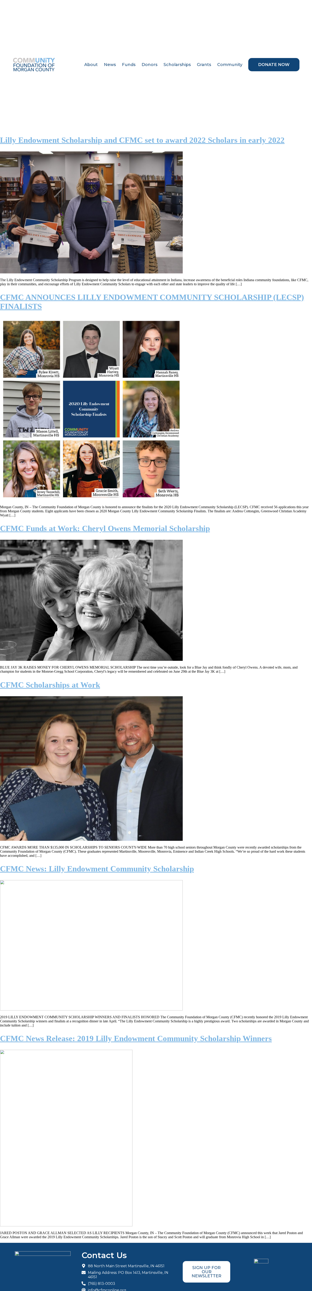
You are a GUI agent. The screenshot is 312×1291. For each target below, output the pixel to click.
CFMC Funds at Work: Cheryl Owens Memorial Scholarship (105, 528)
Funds (128, 64)
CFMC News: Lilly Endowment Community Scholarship (97, 868)
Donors (149, 64)
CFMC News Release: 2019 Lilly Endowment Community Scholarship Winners (136, 1038)
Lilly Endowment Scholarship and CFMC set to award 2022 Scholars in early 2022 (142, 140)
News (110, 64)
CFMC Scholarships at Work (50, 684)
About (91, 64)
